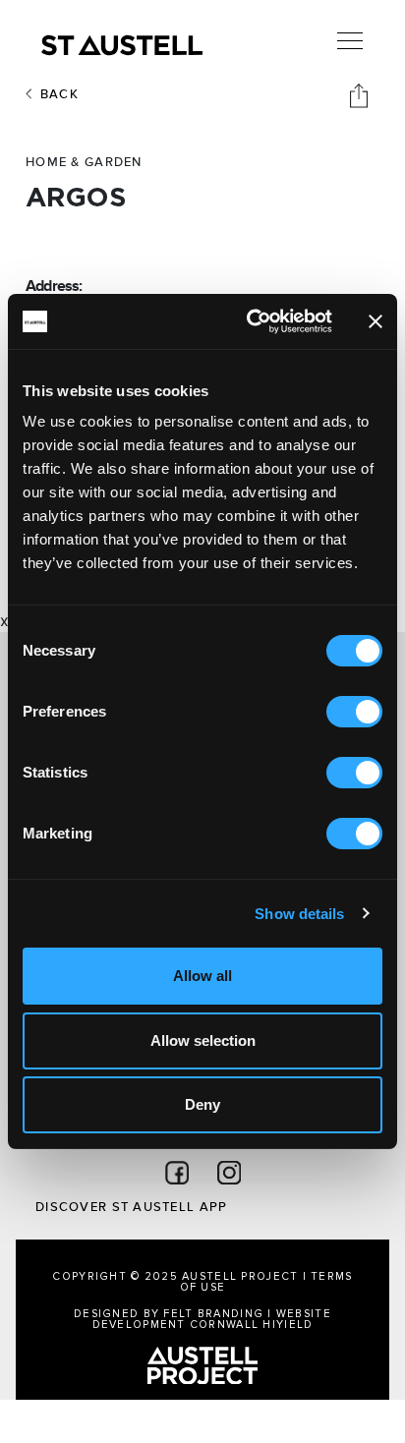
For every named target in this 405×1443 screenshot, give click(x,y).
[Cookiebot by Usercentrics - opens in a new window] (250, 321)
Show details (299, 913)
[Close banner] (375, 321)
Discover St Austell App (131, 1207)
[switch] (354, 711)
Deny (202, 1104)
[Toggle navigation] (350, 41)
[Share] (360, 94)
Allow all (202, 975)
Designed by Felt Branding (170, 1313)
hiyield (287, 1324)
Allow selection (203, 1040)
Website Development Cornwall (211, 1319)
